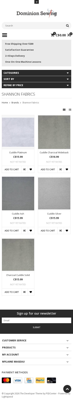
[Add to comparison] (24, 169)
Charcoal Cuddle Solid (18, 275)
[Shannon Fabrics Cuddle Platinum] (18, 117)
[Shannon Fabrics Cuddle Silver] (54, 178)
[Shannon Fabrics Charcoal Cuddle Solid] (18, 239)
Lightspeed (7, 396)
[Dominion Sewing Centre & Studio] (36, 13)
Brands (15, 102)
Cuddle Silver (54, 213)
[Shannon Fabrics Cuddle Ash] (18, 178)
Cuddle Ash (18, 213)
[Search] (67, 25)
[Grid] (64, 109)
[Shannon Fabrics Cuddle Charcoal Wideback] (54, 117)
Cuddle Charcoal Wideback (54, 152)
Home (5, 102)
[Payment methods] (6, 380)
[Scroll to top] (67, 389)
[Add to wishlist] (31, 169)
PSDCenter (51, 393)
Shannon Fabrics (30, 102)
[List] (70, 109)
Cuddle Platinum (18, 152)
